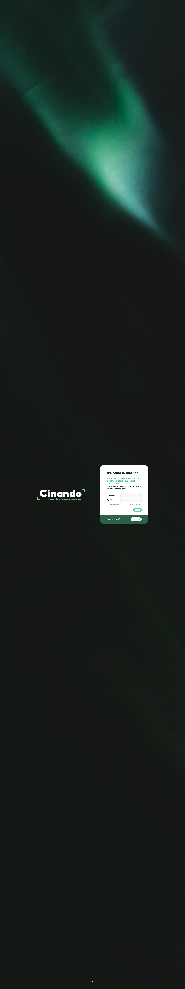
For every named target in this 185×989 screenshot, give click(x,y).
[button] (92, 981)
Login (137, 510)
